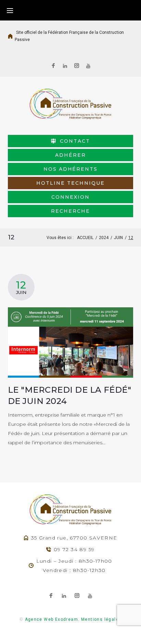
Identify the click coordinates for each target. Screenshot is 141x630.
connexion (70, 197)
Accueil (85, 237)
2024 (103, 237)
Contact (75, 141)
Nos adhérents (70, 169)
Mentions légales (101, 619)
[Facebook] (53, 66)
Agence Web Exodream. (52, 619)
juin (118, 237)
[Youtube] (88, 66)
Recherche (70, 211)
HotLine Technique (70, 183)
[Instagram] (76, 66)
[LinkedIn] (65, 66)
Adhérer (70, 155)
